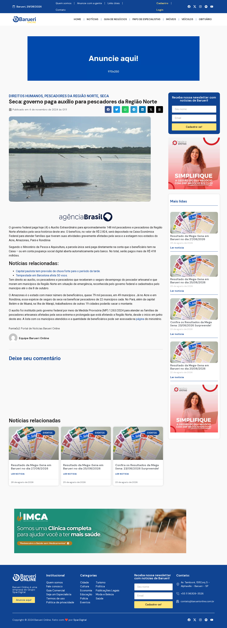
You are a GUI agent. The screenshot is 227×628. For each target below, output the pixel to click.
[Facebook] (189, 6)
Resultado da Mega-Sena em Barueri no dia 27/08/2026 (31, 466)
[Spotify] (206, 6)
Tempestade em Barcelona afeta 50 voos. (42, 275)
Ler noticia (18, 473)
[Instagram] (200, 6)
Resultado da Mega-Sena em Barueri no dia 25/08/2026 (83, 466)
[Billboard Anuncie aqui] (113, 79)
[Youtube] (212, 6)
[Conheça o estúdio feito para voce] (100, 552)
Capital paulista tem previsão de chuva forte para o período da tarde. (58, 271)
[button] (108, 109)
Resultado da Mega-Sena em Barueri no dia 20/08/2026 (189, 367)
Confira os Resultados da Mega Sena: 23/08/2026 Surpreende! (137, 466)
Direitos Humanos (26, 96)
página (140, 319)
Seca (104, 96)
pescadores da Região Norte (71, 96)
